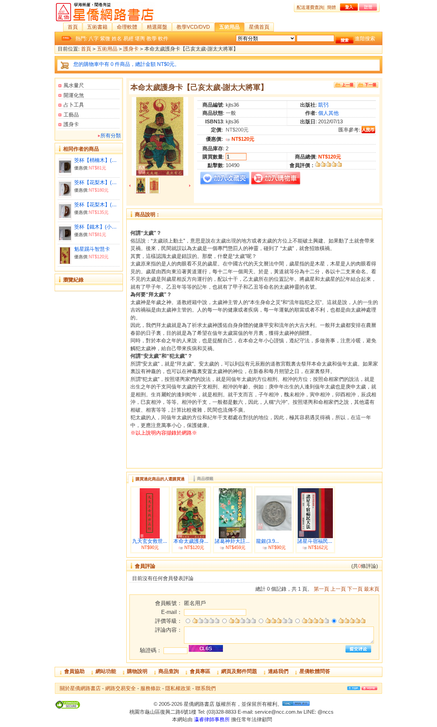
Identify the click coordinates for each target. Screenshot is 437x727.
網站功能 (106, 671)
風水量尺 (74, 85)
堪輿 (140, 38)
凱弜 (323, 105)
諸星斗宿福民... (314, 541)
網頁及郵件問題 (239, 671)
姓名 (117, 38)
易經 (128, 38)
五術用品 (229, 27)
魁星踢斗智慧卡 (92, 249)
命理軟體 (127, 27)
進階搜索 (365, 38)
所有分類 (110, 135)
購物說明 (137, 671)
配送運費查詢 (310, 7)
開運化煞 (74, 95)
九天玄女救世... (149, 541)
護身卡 (131, 49)
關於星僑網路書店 (80, 688)
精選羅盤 (157, 27)
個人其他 (328, 113)
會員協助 (74, 671)
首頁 (73, 27)
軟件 (163, 38)
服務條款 (150, 688)
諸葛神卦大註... (232, 541)
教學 (151, 38)
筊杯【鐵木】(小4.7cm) (96, 227)
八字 (93, 38)
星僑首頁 (259, 27)
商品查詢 (168, 671)
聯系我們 (205, 688)
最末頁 (371, 589)
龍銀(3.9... (267, 541)
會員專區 (200, 671)
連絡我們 (278, 671)
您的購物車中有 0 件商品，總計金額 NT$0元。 (126, 64)
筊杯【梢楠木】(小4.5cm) (96, 160)
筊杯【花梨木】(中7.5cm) (96, 204)
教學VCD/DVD (193, 27)
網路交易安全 (120, 688)
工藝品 (71, 115)
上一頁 (338, 589)
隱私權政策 (178, 688)
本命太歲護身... (190, 541)
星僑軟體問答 (314, 671)
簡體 (331, 7)
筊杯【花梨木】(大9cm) (96, 182)
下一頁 (355, 589)
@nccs (326, 712)
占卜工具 (74, 105)
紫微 (105, 38)
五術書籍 (97, 27)
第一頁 (321, 589)
